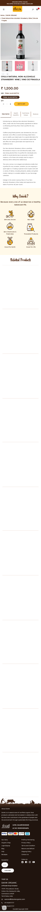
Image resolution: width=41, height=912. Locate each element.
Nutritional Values (25, 114)
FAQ (2, 851)
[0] (37, 9)
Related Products (20, 260)
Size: (10, 93)
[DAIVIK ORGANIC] (17, 9)
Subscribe (7, 870)
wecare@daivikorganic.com (14, 899)
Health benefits (16, 114)
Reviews (35, 114)
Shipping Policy (26, 851)
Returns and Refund (27, 848)
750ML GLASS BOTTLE (10, 97)
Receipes (4, 854)
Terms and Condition (28, 845)
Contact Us (25, 854)
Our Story (4, 840)
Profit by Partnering (27, 840)
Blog (2, 848)
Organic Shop (6, 842)
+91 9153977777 (9, 906)
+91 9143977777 (9, 903)
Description (5, 114)
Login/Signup (5, 845)
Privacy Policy (26, 842)
